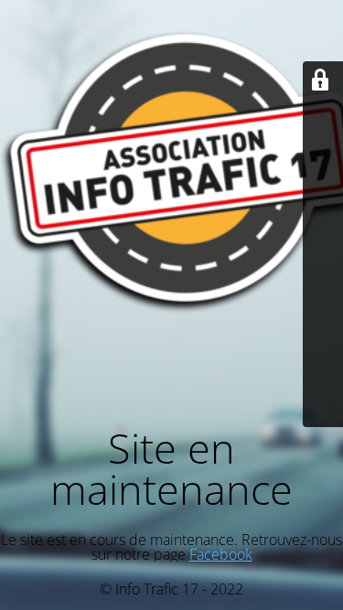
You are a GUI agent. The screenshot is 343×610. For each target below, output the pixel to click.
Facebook (220, 554)
